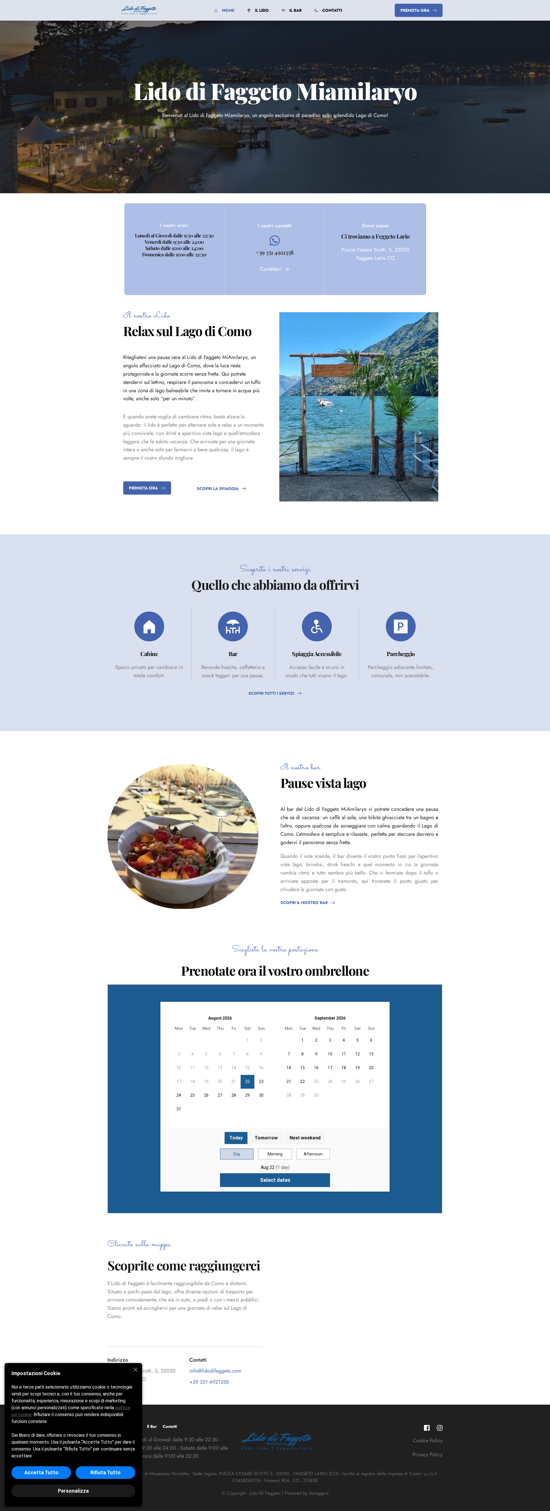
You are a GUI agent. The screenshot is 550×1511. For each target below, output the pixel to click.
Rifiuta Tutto (105, 1472)
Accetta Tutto (41, 1472)
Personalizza (73, 1491)
